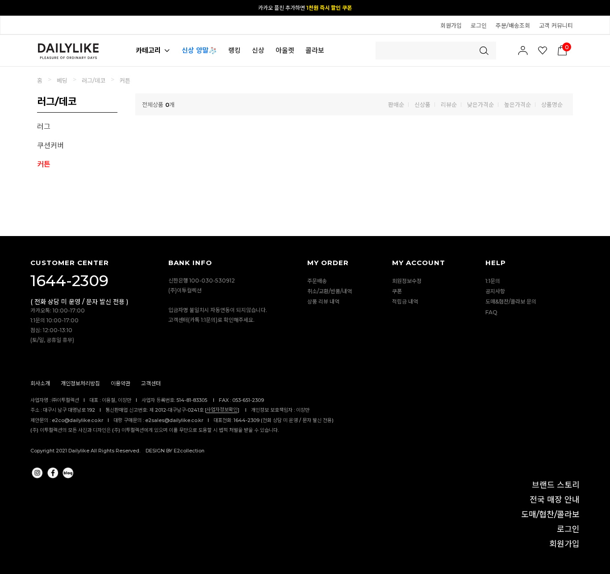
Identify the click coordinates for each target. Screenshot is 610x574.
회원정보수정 (407, 281)
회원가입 (451, 25)
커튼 (125, 80)
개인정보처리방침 (80, 383)
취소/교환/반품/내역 (329, 291)
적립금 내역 (405, 302)
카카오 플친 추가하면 (305, 7)
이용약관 (120, 383)
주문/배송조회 (513, 25)
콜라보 (314, 50)
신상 (258, 50)
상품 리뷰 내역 (323, 302)
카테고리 (148, 50)
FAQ (491, 312)
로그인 (479, 25)
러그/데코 (93, 80)
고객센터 (151, 383)
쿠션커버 (50, 145)
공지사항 (495, 291)
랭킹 (234, 50)
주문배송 (317, 281)
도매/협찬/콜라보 (550, 514)
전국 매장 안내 (555, 500)
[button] (599, 7)
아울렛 (285, 50)
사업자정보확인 (222, 409)
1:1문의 (492, 281)
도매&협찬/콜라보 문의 (510, 302)
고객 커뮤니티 (556, 25)
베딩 (62, 80)
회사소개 (40, 383)
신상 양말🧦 (199, 50)
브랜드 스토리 (556, 485)
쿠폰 (397, 291)
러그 (43, 126)
